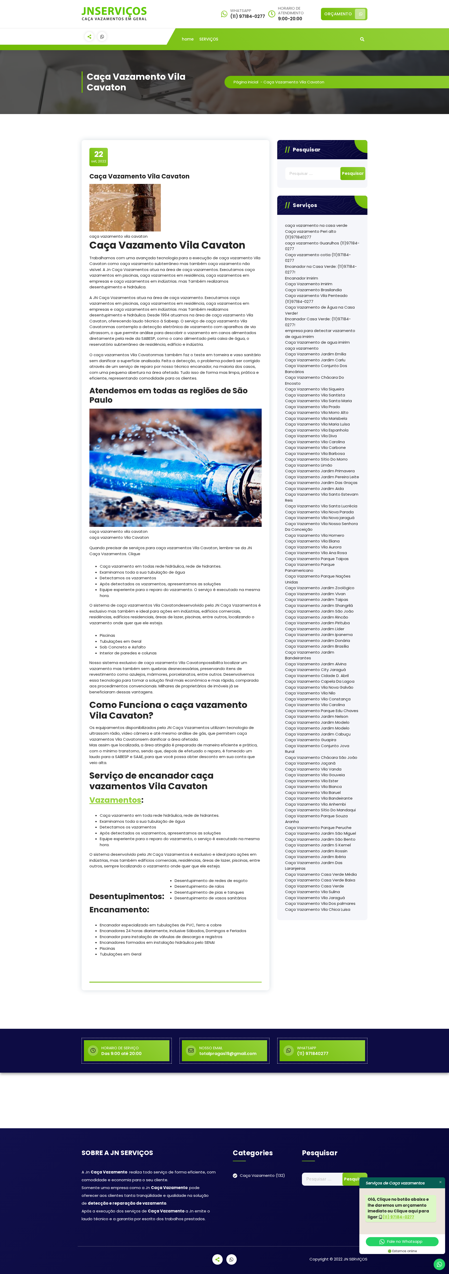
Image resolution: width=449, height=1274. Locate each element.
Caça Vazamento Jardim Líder (314, 629)
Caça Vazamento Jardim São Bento (320, 839)
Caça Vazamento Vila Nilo (310, 693)
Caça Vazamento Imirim (308, 284)
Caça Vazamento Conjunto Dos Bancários (316, 368)
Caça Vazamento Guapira (310, 739)
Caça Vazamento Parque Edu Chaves (321, 710)
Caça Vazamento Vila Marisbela (316, 418)
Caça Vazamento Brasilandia (313, 290)
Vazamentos (115, 800)
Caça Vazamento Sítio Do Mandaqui (320, 810)
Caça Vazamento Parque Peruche (318, 827)
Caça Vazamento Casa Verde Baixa (320, 880)
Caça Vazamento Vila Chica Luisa (317, 909)
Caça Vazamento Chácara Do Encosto (314, 380)
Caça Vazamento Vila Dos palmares (320, 903)
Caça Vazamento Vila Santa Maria (318, 400)
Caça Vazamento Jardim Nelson (316, 716)
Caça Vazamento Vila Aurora (313, 547)
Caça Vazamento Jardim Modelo (317, 722)
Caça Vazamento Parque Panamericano (310, 567)
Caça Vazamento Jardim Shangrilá (319, 605)
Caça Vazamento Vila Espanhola (316, 430)
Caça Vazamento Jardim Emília (315, 354)
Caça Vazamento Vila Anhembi (315, 804)
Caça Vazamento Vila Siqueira (314, 389)
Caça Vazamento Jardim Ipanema (319, 634)
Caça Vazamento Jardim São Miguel (320, 833)
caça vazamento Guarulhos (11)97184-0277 (322, 246)
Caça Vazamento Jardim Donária (317, 640)
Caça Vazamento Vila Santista (315, 395)
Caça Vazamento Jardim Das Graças (321, 482)
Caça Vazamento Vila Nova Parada (319, 512)
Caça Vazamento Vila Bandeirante (319, 798)
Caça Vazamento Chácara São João (321, 757)
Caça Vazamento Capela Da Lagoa (319, 681)
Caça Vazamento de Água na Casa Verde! (320, 310)
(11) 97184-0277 (398, 1217)
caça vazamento (302, 348)
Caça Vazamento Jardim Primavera (320, 471)
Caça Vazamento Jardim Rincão (316, 617)
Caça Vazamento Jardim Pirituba (317, 623)
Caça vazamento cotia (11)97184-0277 (318, 257)
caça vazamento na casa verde (316, 225)
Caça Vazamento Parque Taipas (317, 558)
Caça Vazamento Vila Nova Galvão (319, 687)
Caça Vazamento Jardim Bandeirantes (309, 655)
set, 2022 (98, 157)
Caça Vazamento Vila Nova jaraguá (319, 517)
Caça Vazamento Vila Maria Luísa (317, 424)
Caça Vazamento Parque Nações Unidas (318, 579)
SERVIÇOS (208, 39)
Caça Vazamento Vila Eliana (312, 541)
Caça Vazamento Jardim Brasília (317, 646)
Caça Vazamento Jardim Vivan (315, 593)
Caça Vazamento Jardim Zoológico (319, 587)
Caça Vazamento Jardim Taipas (316, 599)
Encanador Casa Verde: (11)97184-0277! (318, 322)
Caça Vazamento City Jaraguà (315, 669)
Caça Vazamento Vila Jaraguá (315, 897)
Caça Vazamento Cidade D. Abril (317, 675)
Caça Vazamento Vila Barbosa (315, 453)
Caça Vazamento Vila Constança (318, 699)
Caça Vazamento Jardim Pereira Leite (322, 477)
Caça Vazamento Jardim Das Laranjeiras (313, 865)
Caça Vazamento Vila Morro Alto (316, 412)
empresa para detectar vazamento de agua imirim (320, 333)
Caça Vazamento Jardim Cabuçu (318, 734)
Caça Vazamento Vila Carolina (315, 441)
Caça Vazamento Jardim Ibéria (315, 856)
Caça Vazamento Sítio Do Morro (316, 459)
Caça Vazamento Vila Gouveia (315, 775)
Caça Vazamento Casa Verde (314, 886)
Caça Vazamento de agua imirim (317, 342)
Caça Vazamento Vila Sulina (312, 891)
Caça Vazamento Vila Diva (311, 436)
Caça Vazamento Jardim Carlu (315, 360)
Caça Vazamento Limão (308, 465)
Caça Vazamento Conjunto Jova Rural (317, 748)
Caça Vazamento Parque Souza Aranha (316, 819)
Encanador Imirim (301, 278)
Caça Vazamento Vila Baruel (313, 792)
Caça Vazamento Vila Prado (312, 406)
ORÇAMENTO (338, 14)
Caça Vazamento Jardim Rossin (316, 851)
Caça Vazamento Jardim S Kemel (318, 845)
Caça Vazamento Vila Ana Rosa (316, 552)
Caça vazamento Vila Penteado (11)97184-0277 (316, 298)
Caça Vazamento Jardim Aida (314, 488)
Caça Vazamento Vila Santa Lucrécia (321, 506)
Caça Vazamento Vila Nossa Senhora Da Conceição (321, 526)
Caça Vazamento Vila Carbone (315, 447)
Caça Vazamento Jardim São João (319, 611)
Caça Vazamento (257, 1175)
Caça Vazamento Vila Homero (314, 535)
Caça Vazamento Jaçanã (310, 763)
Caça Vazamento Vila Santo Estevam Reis (321, 497)
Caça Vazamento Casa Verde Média (321, 874)
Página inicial (246, 82)
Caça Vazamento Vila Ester (311, 781)
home (188, 39)
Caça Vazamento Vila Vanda (313, 769)
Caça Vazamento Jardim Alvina (315, 664)
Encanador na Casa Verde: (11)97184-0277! (321, 269)
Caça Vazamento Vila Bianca (313, 786)
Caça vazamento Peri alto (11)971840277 (310, 234)
